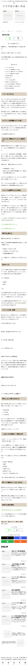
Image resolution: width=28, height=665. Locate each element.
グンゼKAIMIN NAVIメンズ (8, 228)
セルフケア (5, 521)
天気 (7, 523)
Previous (1, 17)
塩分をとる (8, 77)
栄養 (18, 521)
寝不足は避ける (9, 75)
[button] (18, 38)
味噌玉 (20, 303)
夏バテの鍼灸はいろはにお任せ (13, 86)
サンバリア (13, 429)
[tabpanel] (7, 17)
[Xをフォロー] (7, 537)
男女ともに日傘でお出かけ (12, 81)
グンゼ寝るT (4, 218)
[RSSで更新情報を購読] (20, 541)
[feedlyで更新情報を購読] (7, 541)
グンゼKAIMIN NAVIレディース (9, 224)
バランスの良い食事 (10, 79)
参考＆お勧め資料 (10, 88)
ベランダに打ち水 (10, 67)
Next (27, 17)
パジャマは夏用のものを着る (12, 73)
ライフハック (12, 521)
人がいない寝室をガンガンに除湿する (14, 71)
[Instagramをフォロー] (20, 537)
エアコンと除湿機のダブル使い (13, 69)
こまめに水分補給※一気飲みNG (13, 84)
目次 (12, 64)
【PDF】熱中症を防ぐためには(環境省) (11, 509)
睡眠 (22, 521)
